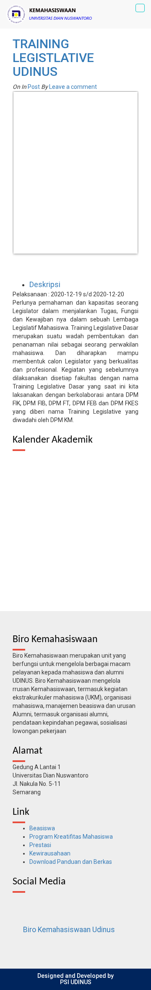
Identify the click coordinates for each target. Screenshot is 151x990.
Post (34, 86)
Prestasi (40, 845)
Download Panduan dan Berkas (70, 861)
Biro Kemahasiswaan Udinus (69, 929)
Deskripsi (44, 284)
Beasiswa (42, 828)
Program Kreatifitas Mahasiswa (71, 836)
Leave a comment (73, 86)
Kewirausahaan (49, 853)
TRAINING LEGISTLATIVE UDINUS (53, 57)
